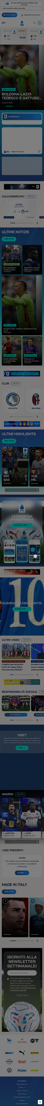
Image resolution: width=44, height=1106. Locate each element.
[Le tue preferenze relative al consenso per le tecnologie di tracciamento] (40, 1102)
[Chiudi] (37, 546)
